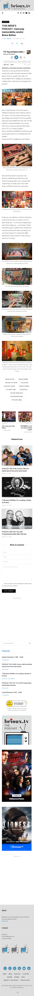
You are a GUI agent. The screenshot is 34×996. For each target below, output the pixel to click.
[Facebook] (12, 43)
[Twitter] (17, 43)
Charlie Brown (23, 379)
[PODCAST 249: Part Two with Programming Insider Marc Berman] (17, 519)
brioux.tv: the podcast (11, 980)
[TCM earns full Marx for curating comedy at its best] (17, 487)
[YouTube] (24, 968)
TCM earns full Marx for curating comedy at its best (16, 675)
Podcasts (6, 21)
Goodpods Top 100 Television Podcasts (17, 708)
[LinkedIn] (28, 968)
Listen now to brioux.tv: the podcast (17, 710)
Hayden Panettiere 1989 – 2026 (12, 657)
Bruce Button (9, 379)
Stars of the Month (8, 678)
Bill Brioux (7, 38)
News (10, 974)
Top (17, 992)
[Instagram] (14, 968)
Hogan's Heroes (24, 386)
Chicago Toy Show (11, 382)
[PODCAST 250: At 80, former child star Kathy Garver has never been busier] (17, 455)
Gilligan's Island (9, 386)
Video (23, 977)
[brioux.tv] (17, 5)
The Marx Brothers (16, 396)
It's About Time (11, 389)
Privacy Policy (25, 980)
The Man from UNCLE (16, 393)
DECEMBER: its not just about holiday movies (26, 427)
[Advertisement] (17, 618)
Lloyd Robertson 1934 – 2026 (12, 692)
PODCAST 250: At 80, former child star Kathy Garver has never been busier (17, 665)
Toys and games (16, 400)
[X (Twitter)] (10, 968)
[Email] (22, 43)
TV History (5, 660)
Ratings (16, 977)
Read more (5, 921)
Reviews (9, 977)
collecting (24, 382)
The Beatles (23, 389)
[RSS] (19, 968)
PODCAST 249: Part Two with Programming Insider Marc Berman (16, 684)
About (5, 974)
